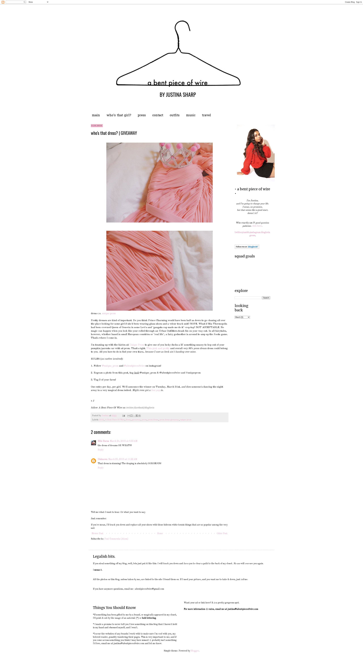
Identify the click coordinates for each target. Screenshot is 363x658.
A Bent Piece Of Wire (114, 420)
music (190, 115)
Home (160, 533)
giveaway (136, 420)
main (96, 115)
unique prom (108, 313)
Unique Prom (136, 345)
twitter (129, 408)
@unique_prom (110, 366)
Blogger (195, 651)
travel (206, 115)
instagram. (255, 232)
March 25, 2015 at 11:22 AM (122, 459)
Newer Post (97, 533)
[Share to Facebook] (136, 415)
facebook (139, 408)
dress (128, 420)
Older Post (222, 533)
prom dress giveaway (169, 420)
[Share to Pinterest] (139, 415)
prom (144, 420)
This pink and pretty (158, 348)
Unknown (102, 459)
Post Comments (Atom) (116, 539)
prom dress (153, 420)
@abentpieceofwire (134, 366)
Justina (105, 416)
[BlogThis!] (131, 415)
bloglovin (149, 408)
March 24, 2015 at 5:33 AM (123, 441)
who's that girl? (118, 115)
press (142, 115)
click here (257, 226)
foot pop (155, 390)
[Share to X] (134, 415)
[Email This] (128, 415)
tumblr (246, 232)
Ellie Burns (103, 441)
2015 (101, 420)
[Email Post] (123, 416)
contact (157, 115)
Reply (101, 450)
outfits (175, 115)
